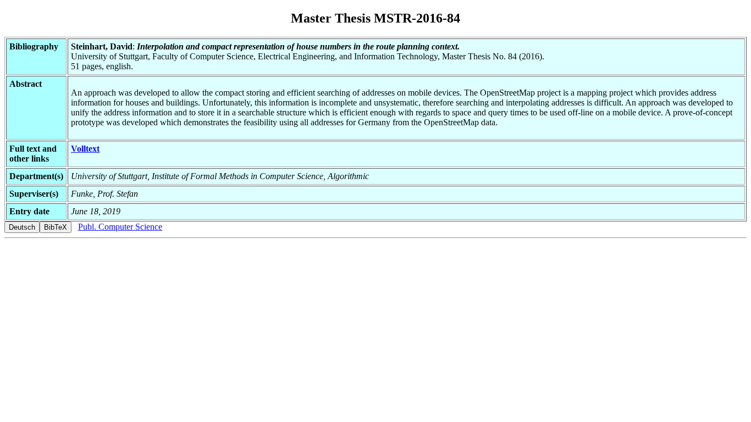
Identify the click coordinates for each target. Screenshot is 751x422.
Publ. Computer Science (120, 226)
